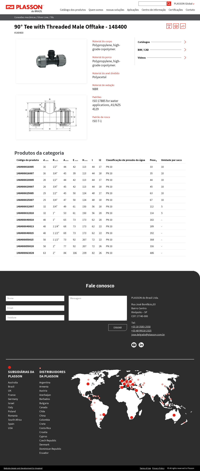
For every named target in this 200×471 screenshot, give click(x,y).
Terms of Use (145, 468)
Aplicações (133, 9)
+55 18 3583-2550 (141, 326)
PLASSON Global (183, 3)
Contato (190, 9)
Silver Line (42, 17)
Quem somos (96, 9)
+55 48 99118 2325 (141, 330)
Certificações (176, 9)
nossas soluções (115, 9)
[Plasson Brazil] (25, 8)
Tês (52, 17)
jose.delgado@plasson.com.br (148, 334)
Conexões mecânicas (25, 17)
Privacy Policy (158, 468)
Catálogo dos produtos (73, 9)
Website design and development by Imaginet (23, 468)
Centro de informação (154, 9)
